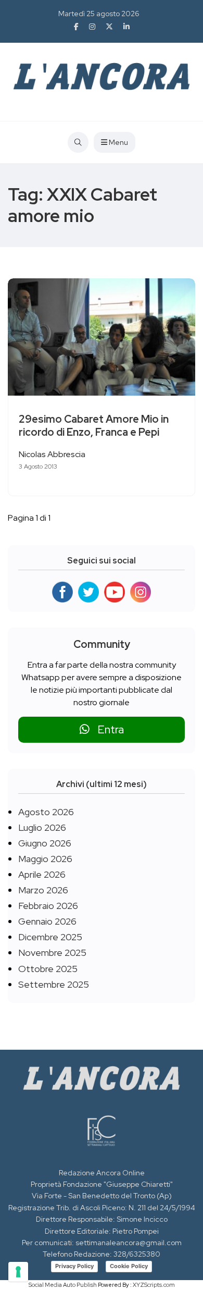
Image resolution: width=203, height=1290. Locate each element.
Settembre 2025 (53, 984)
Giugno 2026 (44, 843)
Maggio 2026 (45, 859)
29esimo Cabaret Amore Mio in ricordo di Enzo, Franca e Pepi (94, 425)
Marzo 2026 (43, 890)
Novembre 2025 (52, 953)
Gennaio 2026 (47, 921)
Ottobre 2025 (48, 969)
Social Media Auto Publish (63, 1284)
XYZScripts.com (154, 1284)
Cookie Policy (129, 1266)
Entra (107, 729)
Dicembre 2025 (50, 937)
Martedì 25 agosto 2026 (98, 13)
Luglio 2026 (42, 827)
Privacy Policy (74, 1266)
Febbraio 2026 (48, 906)
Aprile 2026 (42, 874)
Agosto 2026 (46, 812)
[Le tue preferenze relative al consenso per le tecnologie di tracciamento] (18, 1272)
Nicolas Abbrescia (52, 454)
